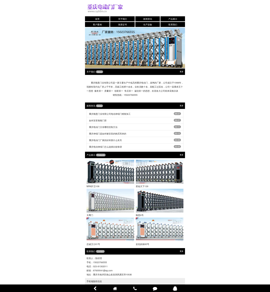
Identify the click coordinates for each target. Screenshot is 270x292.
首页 (97, 18)
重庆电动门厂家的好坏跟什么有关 (105, 140)
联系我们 (172, 24)
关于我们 (122, 18)
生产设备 (147, 24)
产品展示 (172, 18)
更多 (181, 71)
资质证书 (122, 24)
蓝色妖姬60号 (142, 244)
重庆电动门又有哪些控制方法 (103, 127)
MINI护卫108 (93, 186)
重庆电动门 (142, 82)
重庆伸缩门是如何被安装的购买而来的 (107, 133)
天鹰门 (90, 215)
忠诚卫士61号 (93, 244)
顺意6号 (140, 215)
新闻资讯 (147, 18)
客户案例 (97, 24)
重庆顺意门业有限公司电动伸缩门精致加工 (110, 113)
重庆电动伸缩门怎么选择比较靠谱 (105, 146)
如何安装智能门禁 (98, 120)
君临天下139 (142, 186)
